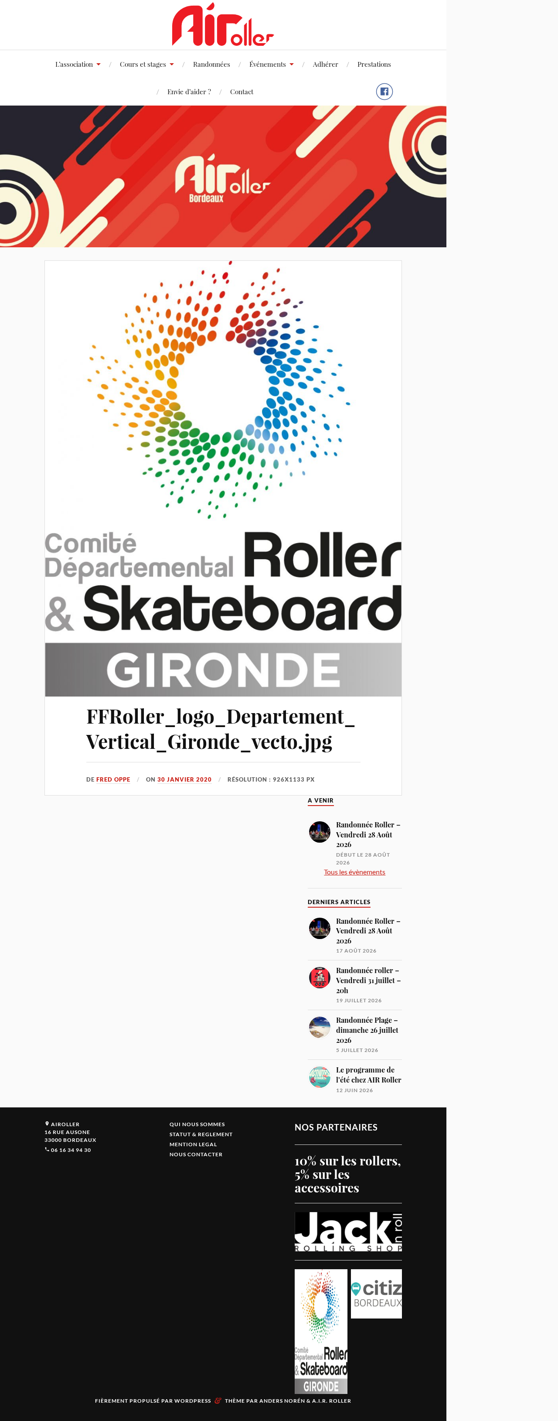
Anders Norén (282, 1400)
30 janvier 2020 (184, 779)
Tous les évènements (354, 872)
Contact (241, 91)
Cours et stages (143, 63)
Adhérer (325, 63)
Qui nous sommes (197, 1124)
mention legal (193, 1144)
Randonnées (211, 63)
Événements (267, 63)
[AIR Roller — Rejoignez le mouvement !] (223, 24)
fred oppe (113, 779)
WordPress (192, 1400)
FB (384, 96)
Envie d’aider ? (189, 91)
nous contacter (196, 1154)
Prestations (374, 63)
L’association (74, 63)
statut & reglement (201, 1134)
